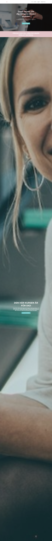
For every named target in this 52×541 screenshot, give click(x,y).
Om (32, 1)
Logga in (38, 1)
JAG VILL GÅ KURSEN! (26, 23)
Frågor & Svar (43, 1)
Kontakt (35, 1)
